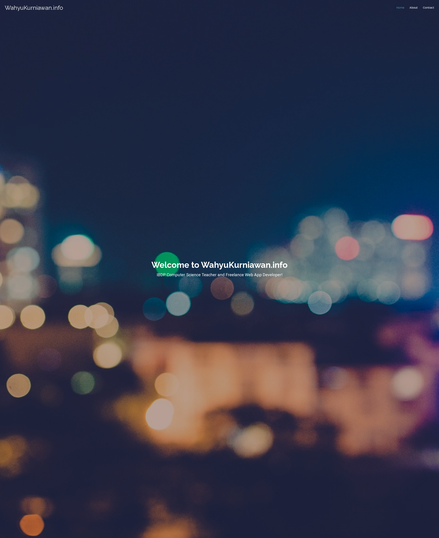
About (414, 8)
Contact (428, 8)
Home (400, 8)
